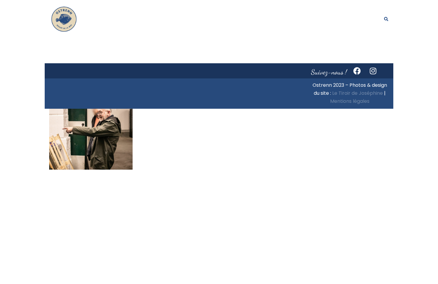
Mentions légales (349, 101)
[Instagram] (373, 70)
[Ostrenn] (64, 19)
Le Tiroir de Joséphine (357, 93)
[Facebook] (357, 70)
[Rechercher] (386, 19)
